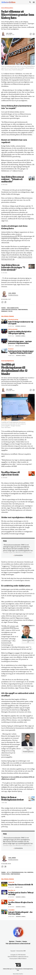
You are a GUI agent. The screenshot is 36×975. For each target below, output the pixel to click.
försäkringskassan (17, 872)
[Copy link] (31, 34)
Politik (10, 311)
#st (8, 872)
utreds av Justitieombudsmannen (11, 235)
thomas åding (5, 874)
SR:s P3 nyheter (9, 626)
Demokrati (4, 311)
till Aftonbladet (6, 154)
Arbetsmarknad (23, 309)
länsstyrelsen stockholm (9, 309)
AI (10, 872)
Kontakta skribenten (13, 295)
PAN (25, 872)
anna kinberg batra (13, 308)
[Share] (34, 34)
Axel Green (9, 33)
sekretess (30, 872)
